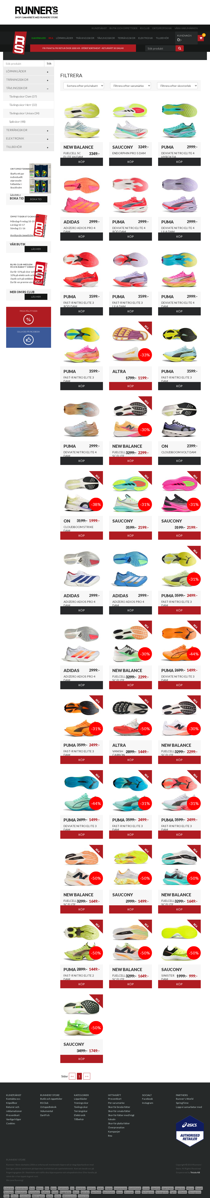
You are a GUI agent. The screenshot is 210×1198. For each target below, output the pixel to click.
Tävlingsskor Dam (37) (23, 96)
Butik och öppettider (123, 28)
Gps (72, 1188)
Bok (47, 1188)
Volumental (46, 1111)
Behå (32, 1188)
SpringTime (182, 1102)
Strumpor (128, 1192)
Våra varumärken (186, 28)
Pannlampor (21, 1192)
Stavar (119, 1192)
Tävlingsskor (106, 38)
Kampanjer (39, 38)
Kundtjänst (99, 28)
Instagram (147, 1102)
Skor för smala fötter (119, 1111)
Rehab (55, 1192)
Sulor (137, 1192)
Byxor (53, 1188)
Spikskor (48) (17, 121)
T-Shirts (14, 1196)
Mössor (190, 1188)
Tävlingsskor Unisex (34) (24, 113)
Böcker (40, 1188)
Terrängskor (126, 38)
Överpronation (116, 1127)
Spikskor (85, 1192)
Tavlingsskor (148, 1192)
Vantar (50, 1196)
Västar (58, 1196)
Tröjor (6, 1196)
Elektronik (145, 38)
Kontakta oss (13, 1098)
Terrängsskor (162, 1192)
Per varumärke (116, 1102)
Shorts (76, 1192)
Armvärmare (21, 1188)
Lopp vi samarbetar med (189, 1106)
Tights (173, 1192)
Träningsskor (85, 38)
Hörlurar (91, 1188)
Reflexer (46, 1192)
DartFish (45, 1115)
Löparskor (180, 1188)
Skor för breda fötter (119, 1106)
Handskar (80, 1188)
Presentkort (12, 1115)
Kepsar (108, 1188)
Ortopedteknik (162, 28)
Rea (51, 38)
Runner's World (184, 1098)
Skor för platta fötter (119, 1123)
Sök (49, 63)
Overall (199, 1188)
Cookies (10, 1123)
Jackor (100, 1188)
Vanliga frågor (13, 1119)
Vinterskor (83, 1196)
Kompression (120, 1188)
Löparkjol (155, 1188)
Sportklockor (109, 1192)
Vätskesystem (69, 1196)
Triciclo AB (195, 1172)
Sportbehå (96, 1192)
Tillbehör (162, 38)
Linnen (146, 1188)
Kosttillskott (135, 1188)
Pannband (8, 1192)
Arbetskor (9, 1188)
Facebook (147, 1098)
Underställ (25, 1196)
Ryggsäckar (65, 1192)
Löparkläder (64, 38)
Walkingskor (38, 1196)
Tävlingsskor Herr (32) (23, 105)
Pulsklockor (34, 1192)
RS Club (145, 28)
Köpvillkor (11, 1102)
